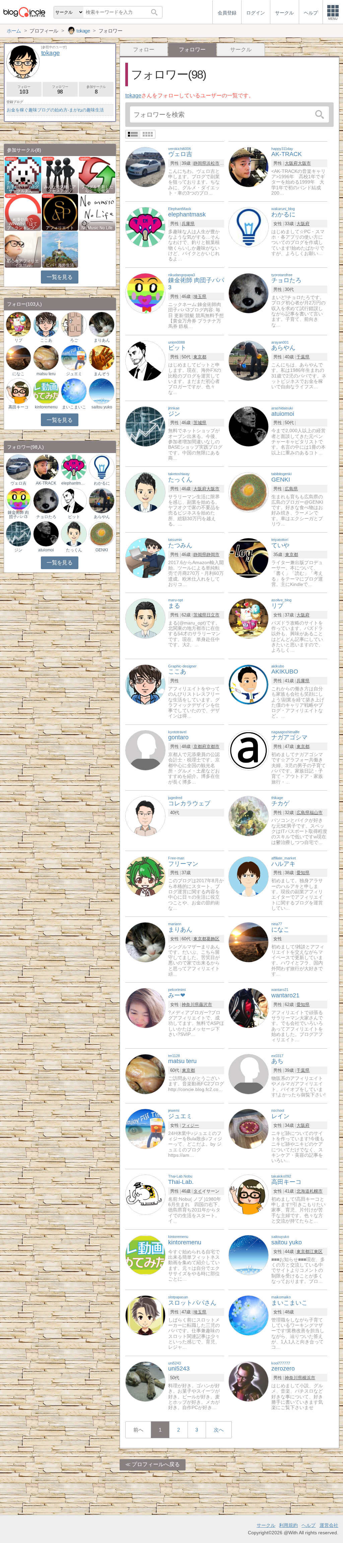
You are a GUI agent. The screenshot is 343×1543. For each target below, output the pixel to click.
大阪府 (291, 163)
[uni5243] (145, 1381)
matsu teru (46, 374)
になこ (18, 374)
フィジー (190, 1125)
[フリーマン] (145, 876)
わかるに (102, 483)
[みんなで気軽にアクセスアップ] (60, 174)
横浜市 (308, 1377)
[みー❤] (145, 1008)
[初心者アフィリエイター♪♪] (23, 248)
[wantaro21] (248, 1008)
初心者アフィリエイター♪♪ (23, 263)
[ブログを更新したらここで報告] (97, 174)
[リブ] (248, 618)
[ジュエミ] (145, 1128)
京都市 (212, 746)
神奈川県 (190, 1004)
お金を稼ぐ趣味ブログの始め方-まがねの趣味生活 (55, 109)
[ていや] (248, 558)
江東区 (316, 1251)
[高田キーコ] (248, 1194)
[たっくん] (145, 492)
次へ (219, 1430)
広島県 (291, 488)
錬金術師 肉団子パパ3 (18, 514)
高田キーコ (18, 407)
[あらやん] (248, 360)
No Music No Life (97, 228)
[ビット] (145, 360)
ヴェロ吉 (18, 483)
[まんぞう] (101, 357)
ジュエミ (74, 374)
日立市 (212, 614)
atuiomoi (46, 550)
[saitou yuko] (248, 1255)
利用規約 (288, 1525)
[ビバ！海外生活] (60, 248)
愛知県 (303, 872)
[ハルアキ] (248, 876)
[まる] (145, 618)
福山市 (316, 812)
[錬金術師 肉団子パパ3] (145, 293)
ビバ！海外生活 (60, 265)
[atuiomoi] (248, 426)
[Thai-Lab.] (145, 1194)
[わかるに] (248, 227)
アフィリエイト (60, 228)
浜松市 (212, 163)
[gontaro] (145, 750)
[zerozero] (248, 1381)
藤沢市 (205, 1004)
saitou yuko (101, 407)
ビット (74, 517)
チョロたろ (46, 517)
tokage (133, 95)
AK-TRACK (46, 483)
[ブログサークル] (24, 12)
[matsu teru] (145, 1074)
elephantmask (73, 483)
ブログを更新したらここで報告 (97, 189)
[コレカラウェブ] (145, 815)
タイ (197, 1191)
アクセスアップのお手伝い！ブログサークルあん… (23, 187)
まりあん (102, 340)
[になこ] (248, 942)
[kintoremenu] (145, 1255)
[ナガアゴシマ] (248, 750)
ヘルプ (308, 1525)
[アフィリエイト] (60, 211)
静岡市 (212, 554)
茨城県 (199, 422)
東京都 (199, 356)
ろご (74, 340)
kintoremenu (46, 407)
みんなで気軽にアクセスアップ (60, 189)
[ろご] (73, 324)
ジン (18, 550)
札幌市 (316, 1191)
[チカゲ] (248, 815)
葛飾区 (212, 938)
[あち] (248, 1074)
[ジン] (145, 426)
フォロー (143, 49)
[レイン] (248, 1128)
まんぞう (102, 374)
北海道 (303, 1191)
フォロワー (60, 90)
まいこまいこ (74, 407)
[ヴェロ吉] (145, 166)
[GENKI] (248, 492)
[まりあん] (145, 942)
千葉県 (303, 356)
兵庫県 (188, 223)
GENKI (101, 550)
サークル (241, 49)
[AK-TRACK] (248, 166)
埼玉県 (199, 296)
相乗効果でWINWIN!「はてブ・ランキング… (23, 224)
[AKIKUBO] (248, 684)
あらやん (102, 517)
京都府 (199, 746)
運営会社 (329, 1525)
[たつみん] (145, 558)
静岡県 (199, 163)
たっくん (74, 550)
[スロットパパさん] (145, 1315)
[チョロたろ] (248, 293)
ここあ (46, 340)
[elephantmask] (145, 227)
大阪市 (304, 163)
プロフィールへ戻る (156, 1464)
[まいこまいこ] (248, 1315)
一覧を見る (59, 277)
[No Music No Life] (97, 211)
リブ (18, 340)
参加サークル (96, 90)
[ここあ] (145, 684)
